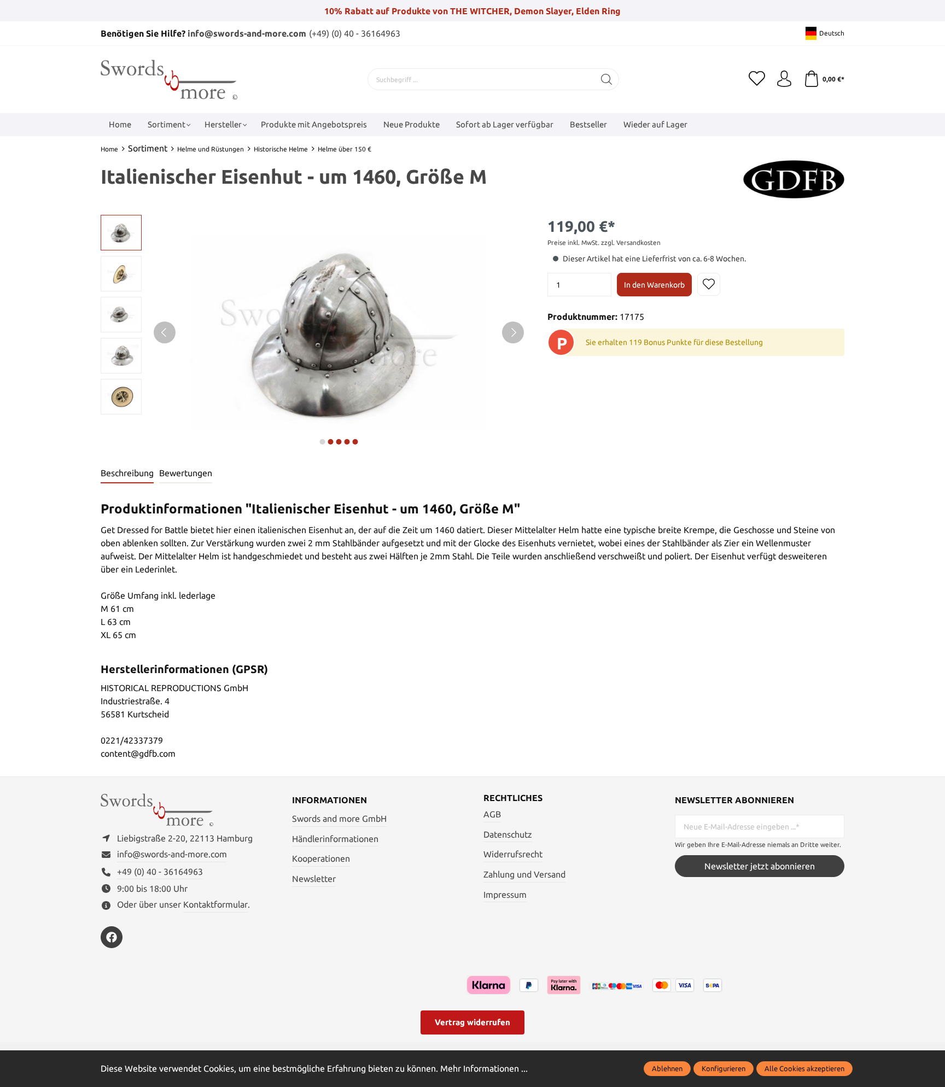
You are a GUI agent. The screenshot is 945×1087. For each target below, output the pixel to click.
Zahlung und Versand (524, 874)
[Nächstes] (513, 332)
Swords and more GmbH (339, 818)
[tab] (127, 473)
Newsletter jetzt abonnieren (759, 866)
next (322, 442)
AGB (492, 814)
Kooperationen (321, 858)
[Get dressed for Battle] (793, 178)
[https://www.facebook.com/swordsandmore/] (111, 937)
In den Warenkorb (654, 284)
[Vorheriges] (165, 332)
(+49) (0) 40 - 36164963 (354, 33)
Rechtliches (512, 797)
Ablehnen (667, 1068)
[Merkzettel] (757, 79)
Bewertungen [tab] (185, 473)
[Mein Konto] (784, 79)
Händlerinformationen (335, 839)
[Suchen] (606, 79)
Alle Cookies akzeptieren (804, 1068)
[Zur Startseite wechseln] (169, 80)
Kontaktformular (215, 904)
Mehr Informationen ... (484, 1068)
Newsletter (314, 879)
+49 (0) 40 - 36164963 (160, 871)
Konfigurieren (723, 1068)
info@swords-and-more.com (247, 33)
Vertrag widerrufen (472, 1022)
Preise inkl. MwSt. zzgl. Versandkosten (604, 242)
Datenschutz (507, 834)
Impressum (505, 894)
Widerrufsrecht (512, 854)
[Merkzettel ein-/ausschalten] (709, 284)
